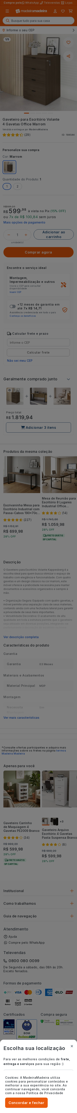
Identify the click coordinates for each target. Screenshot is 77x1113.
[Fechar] (72, 1046)
